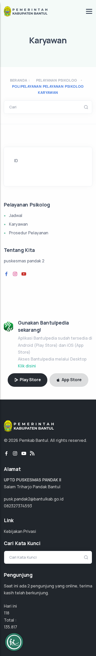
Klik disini (27, 366)
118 (6, 613)
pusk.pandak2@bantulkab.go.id (33, 499)
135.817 (10, 627)
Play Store (30, 379)
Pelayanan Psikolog (56, 80)
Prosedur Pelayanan (28, 233)
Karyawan (18, 224)
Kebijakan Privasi (20, 531)
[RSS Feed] (32, 453)
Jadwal (15, 215)
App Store (71, 379)
